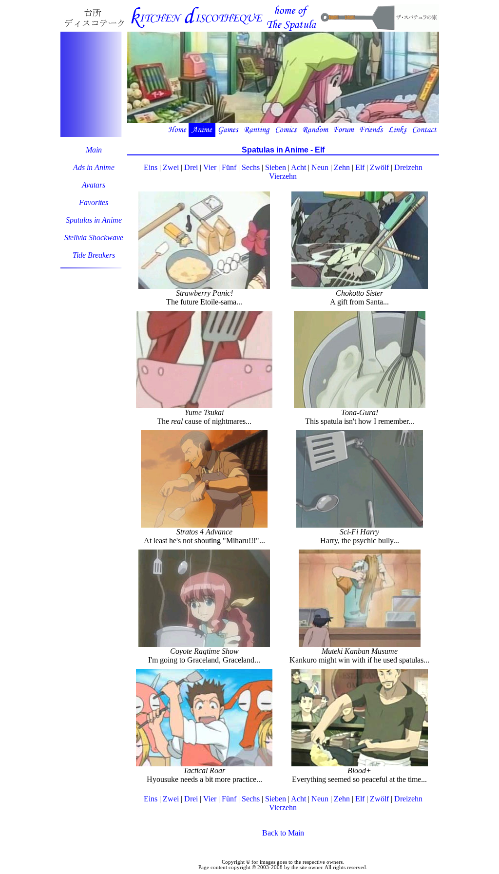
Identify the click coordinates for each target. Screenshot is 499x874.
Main (94, 150)
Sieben (275, 167)
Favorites (93, 202)
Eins (150, 167)
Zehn (342, 167)
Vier (209, 167)
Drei (191, 167)
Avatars (93, 185)
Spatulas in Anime (94, 220)
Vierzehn (283, 176)
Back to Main (283, 833)
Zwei (171, 167)
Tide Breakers (94, 255)
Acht (298, 167)
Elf (360, 167)
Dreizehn (408, 167)
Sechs (251, 167)
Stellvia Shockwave (93, 237)
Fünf (229, 167)
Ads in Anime (94, 167)
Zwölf (379, 167)
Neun (319, 167)
